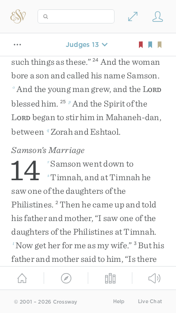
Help (119, 301)
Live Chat (150, 301)
